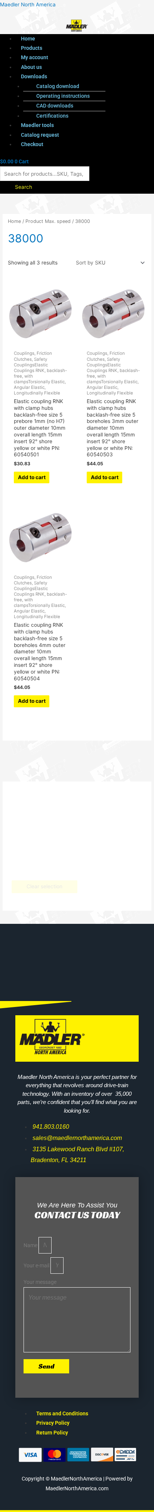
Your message (40, 1282)
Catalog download (57, 86)
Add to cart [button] (32, 477)
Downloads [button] (34, 76)
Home (28, 39)
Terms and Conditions (62, 1413)
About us (31, 67)
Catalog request (40, 135)
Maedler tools (37, 125)
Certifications (52, 116)
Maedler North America (28, 4)
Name (31, 1245)
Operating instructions (63, 96)
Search (23, 187)
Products (31, 48)
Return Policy (52, 1433)
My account (34, 57)
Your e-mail (37, 1265)
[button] (84, 76)
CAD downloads (54, 106)
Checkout (32, 144)
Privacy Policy (53, 1423)
